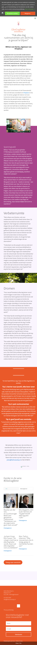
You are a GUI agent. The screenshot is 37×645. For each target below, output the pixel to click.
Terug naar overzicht (13, 562)
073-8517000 (7, 597)
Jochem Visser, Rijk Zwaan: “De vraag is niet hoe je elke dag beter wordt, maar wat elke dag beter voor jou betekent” (11, 542)
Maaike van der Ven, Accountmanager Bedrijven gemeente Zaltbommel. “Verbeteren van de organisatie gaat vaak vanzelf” (11, 517)
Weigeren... (28, 13)
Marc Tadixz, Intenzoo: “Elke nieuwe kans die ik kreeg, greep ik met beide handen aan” (26, 541)
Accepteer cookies (12, 13)
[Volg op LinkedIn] (18, 605)
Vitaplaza (26, 93)
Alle (6, 488)
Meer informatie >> (30, 9)
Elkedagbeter (23, 488)
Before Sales (19, 641)
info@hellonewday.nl (10, 599)
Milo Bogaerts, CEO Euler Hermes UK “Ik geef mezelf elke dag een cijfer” (26, 514)
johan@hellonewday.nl (14, 460)
